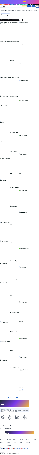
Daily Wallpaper (1, 442)
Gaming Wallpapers (24, 415)
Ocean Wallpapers (9, 418)
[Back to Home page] (4, 6)
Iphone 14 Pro (13, 411)
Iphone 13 (8, 410)
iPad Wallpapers (17, 418)
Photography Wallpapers (25, 418)
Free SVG (16, 4)
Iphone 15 (2, 410)
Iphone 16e (11, 410)
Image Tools (31, 4)
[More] (35, 4)
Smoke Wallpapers (9, 416)
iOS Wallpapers (16, 415)
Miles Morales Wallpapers (3, 419)
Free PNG (20, 4)
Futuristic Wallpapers (3, 414)
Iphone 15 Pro (16, 411)
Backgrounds (7, 4)
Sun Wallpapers (9, 419)
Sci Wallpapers (2, 416)
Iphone (5, 408)
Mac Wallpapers (16, 417)
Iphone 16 (4, 410)
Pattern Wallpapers (9, 414)
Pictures (12, 4)
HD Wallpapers (8, 438)
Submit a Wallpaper (34, 439)
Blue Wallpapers (9, 415)
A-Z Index (1, 438)
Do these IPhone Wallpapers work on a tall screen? (6, 428)
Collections (1, 439)
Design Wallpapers (24, 414)
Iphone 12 (6, 410)
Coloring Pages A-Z (21, 442)
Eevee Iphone (24, 410)
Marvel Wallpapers (2, 418)
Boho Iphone (16, 410)
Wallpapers (2, 4)
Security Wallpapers (25, 417)
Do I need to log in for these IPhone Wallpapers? (6, 425)
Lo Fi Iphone (5, 411)
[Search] (38, 7)
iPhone (7, 448)
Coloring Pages (25, 4)
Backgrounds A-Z (21, 439)
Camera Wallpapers (17, 419)
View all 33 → (19, 411)
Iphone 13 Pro (10, 411)
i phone (12, 448)
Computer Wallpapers (9, 445)
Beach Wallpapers (9, 417)
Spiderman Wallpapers (3, 417)
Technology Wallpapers (3, 415)
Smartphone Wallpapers (17, 414)
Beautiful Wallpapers (9, 439)
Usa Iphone (13, 410)
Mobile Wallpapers (17, 416)
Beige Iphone (21, 410)
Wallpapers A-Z (21, 438)
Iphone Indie (2, 411)
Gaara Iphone (27, 410)
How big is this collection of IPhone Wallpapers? (6, 429)
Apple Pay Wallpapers (25, 419)
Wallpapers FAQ (27, 438)
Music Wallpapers (24, 416)
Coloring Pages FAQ (28, 442)
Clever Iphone (8, 411)
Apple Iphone (19, 410)
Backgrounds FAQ (27, 439)
